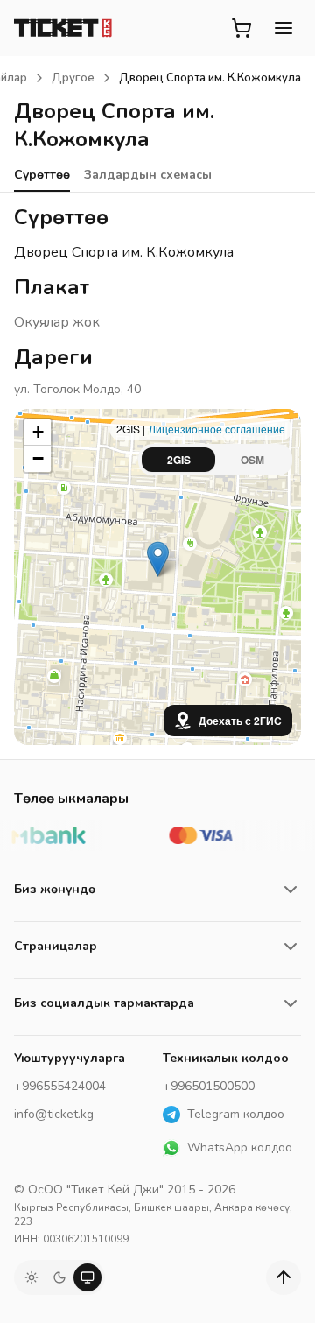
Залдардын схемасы (148, 174)
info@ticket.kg (54, 1114)
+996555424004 (60, 1086)
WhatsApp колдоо (239, 1147)
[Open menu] (283, 28)
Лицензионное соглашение (217, 428)
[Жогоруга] (283, 1277)
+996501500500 (209, 1086)
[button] (158, 559)
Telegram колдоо (235, 1114)
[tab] (178, 459)
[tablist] (215, 459)
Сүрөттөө (42, 174)
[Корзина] (241, 28)
